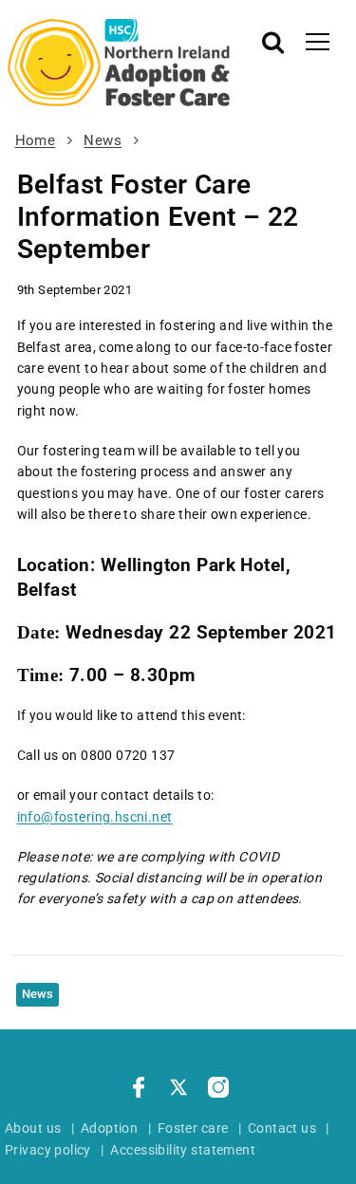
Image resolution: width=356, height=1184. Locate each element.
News (103, 140)
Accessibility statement (182, 1149)
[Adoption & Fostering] (119, 62)
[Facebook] (138, 1090)
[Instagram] (218, 1090)
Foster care (193, 1128)
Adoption (109, 1128)
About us (33, 1128)
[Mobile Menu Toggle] (317, 41)
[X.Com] (178, 1090)
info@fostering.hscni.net (95, 816)
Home (35, 140)
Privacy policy (48, 1149)
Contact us (282, 1128)
